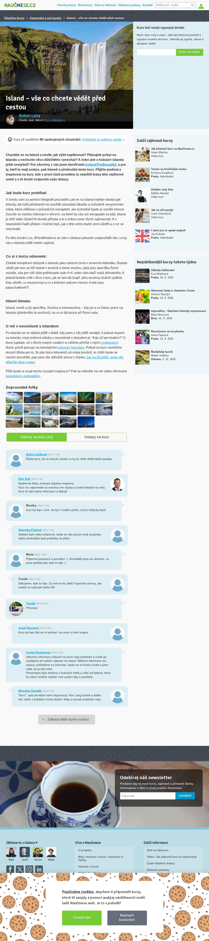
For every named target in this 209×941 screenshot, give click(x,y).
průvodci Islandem (71, 347)
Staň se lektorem (105, 5)
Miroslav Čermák (29, 690)
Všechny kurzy (66, 5)
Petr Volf (24, 479)
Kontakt (147, 5)
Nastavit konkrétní (127, 917)
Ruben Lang (29, 115)
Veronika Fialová (29, 530)
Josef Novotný (28, 628)
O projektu (85, 850)
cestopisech (109, 342)
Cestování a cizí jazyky (45, 18)
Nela (11, 859)
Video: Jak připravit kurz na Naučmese (172, 856)
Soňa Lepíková (36, 454)
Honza (38, 859)
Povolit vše (82, 917)
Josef (25, 859)
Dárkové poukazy (129, 5)
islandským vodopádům (23, 376)
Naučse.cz (20, 5)
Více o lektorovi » (54, 120)
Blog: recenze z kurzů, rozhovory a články (100, 858)
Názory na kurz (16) (37, 437)
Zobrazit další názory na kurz (68, 719)
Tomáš (30, 603)
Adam (51, 859)
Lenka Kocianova (38, 652)
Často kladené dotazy (161, 863)
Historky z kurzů (88, 866)
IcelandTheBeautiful (100, 164)
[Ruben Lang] (11, 120)
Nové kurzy (85, 5)
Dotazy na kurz (96, 437)
